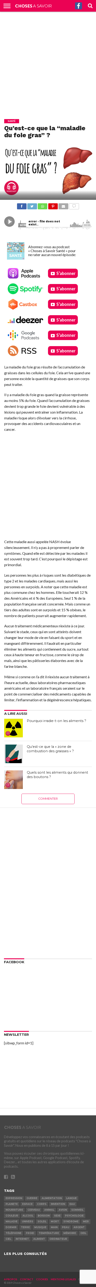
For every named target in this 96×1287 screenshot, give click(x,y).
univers (27, 1221)
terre (25, 1227)
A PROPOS (10, 1279)
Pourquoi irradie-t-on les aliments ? (56, 721)
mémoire (69, 1233)
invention (58, 1204)
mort (55, 1221)
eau (72, 1204)
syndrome (71, 1221)
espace (27, 1204)
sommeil (77, 1209)
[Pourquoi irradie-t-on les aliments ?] (13, 728)
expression (14, 1198)
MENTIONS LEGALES (63, 1279)
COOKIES (42, 1279)
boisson (44, 1215)
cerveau (33, 1209)
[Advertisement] (48, 62)
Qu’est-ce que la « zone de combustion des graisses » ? (50, 749)
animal (49, 1209)
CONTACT (26, 1279)
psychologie (74, 1215)
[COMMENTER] (74, 205)
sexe (57, 1215)
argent (79, 1227)
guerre (32, 1198)
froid (30, 1233)
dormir (11, 1227)
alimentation (52, 1198)
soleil (42, 1221)
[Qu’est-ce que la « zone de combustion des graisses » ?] (13, 754)
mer (86, 1221)
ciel (8, 1238)
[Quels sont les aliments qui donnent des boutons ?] (13, 779)
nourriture (14, 1209)
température (49, 1233)
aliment (39, 1238)
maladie (11, 1221)
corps (41, 1204)
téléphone (13, 1233)
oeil (83, 1233)
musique (40, 1227)
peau (65, 1227)
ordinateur (58, 1238)
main (54, 1227)
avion (63, 1209)
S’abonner (65, 273)
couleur (12, 1215)
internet (22, 1238)
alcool (28, 1215)
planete (12, 1204)
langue (71, 1198)
